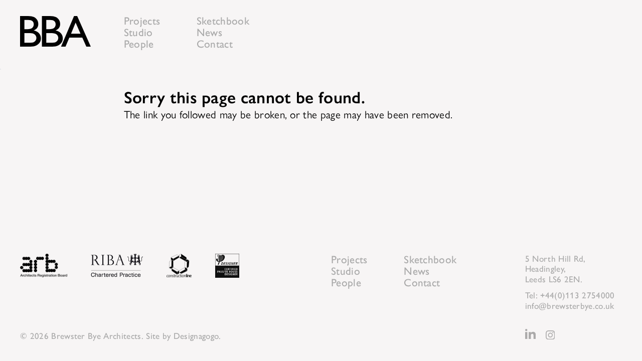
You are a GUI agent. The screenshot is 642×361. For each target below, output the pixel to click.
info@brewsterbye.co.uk (569, 306)
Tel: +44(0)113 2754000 (570, 295)
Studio (138, 32)
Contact (215, 44)
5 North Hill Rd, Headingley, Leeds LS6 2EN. (555, 269)
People (139, 44)
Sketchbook (223, 21)
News (209, 32)
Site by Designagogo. (183, 336)
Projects (142, 21)
